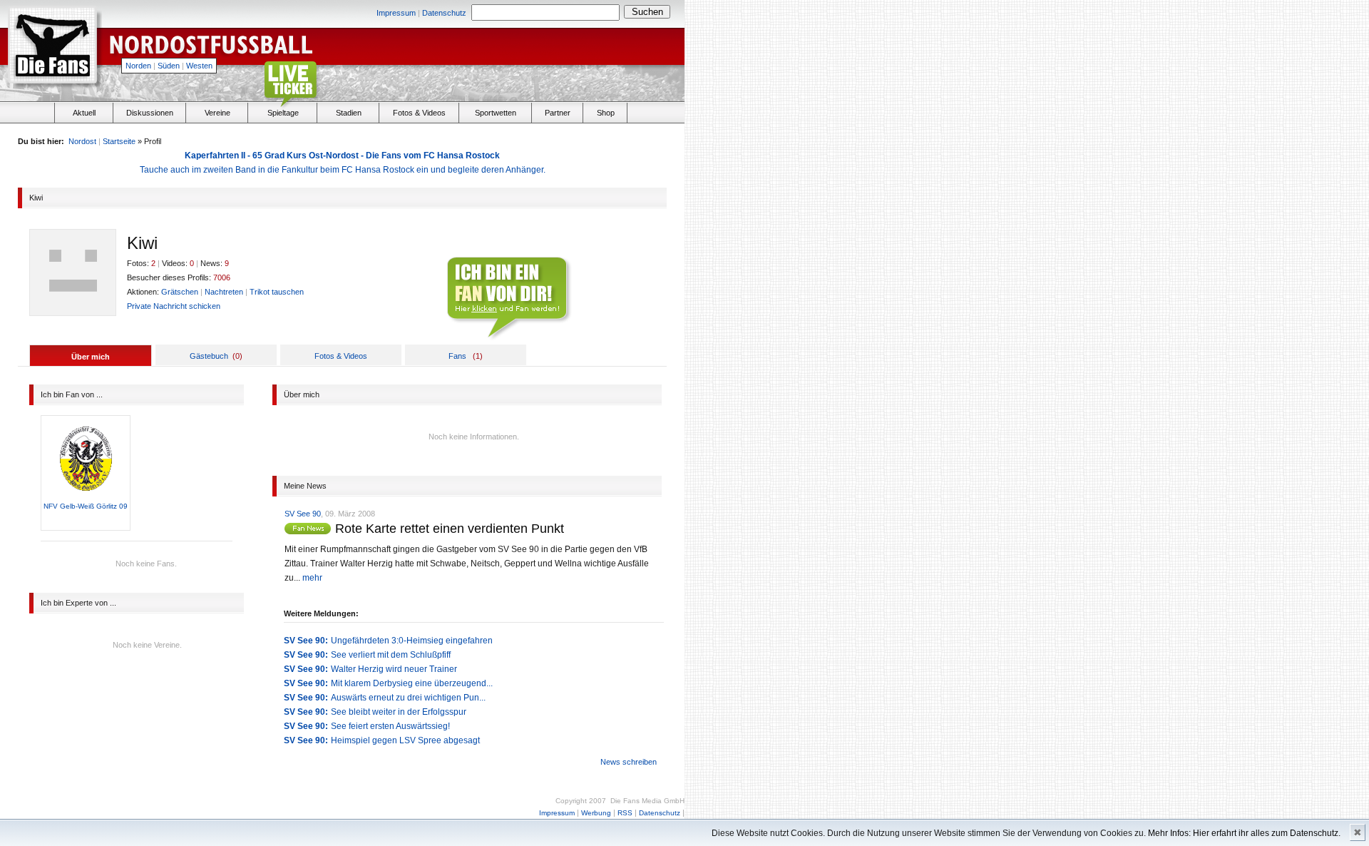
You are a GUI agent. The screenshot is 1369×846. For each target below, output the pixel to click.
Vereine (217, 112)
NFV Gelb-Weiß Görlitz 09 (85, 506)
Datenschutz (444, 13)
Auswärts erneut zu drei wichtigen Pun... (408, 698)
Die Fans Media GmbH (647, 801)
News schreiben (628, 762)
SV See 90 (302, 513)
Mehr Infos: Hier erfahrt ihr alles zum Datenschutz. (1244, 833)
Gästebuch (209, 356)
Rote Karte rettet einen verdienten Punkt (449, 528)
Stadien (349, 112)
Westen (199, 65)
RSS (624, 813)
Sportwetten (495, 112)
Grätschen (179, 291)
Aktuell (84, 112)
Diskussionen (149, 112)
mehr (312, 578)
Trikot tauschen (277, 291)
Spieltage (283, 112)
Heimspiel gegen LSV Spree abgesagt (405, 740)
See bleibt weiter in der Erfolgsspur (398, 712)
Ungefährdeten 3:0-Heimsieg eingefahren (412, 641)
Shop (606, 112)
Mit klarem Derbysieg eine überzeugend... (412, 683)
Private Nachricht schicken (173, 306)
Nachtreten (224, 291)
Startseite (119, 141)
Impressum (396, 13)
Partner (557, 112)
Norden (138, 65)
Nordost (82, 141)
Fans (457, 356)
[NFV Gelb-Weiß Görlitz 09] (85, 498)
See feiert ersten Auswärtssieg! (390, 726)
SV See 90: (306, 641)
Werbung (596, 813)
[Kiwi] (309, 531)
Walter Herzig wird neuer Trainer (394, 669)
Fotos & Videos (419, 112)
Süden (169, 65)
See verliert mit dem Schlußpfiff (391, 655)
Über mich (90, 356)
